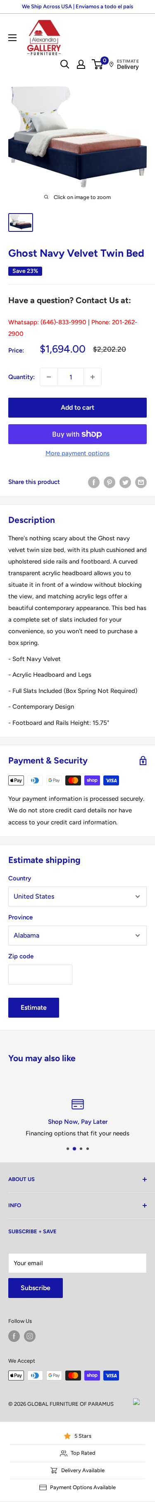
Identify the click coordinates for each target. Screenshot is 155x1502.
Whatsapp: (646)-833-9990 (47, 322)
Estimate (34, 1007)
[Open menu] (12, 37)
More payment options (77, 453)
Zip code (20, 956)
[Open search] (64, 64)
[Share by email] (141, 482)
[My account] (81, 64)
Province (20, 917)
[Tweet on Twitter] (125, 482)
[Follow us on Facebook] (14, 1336)
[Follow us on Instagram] (30, 1336)
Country (19, 878)
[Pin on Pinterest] (109, 482)
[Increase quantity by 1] (92, 377)
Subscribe (35, 1288)
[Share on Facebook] (94, 482)
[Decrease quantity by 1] (48, 377)
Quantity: (21, 377)
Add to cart (77, 407)
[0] (98, 64)
